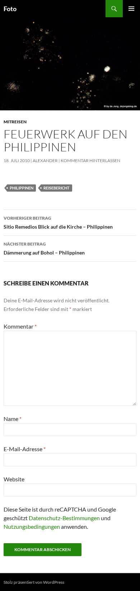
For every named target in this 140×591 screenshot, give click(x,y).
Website (14, 479)
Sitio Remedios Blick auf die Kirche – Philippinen (58, 222)
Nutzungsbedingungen (32, 526)
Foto (10, 9)
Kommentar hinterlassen (90, 160)
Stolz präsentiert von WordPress (34, 582)
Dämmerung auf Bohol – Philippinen (44, 248)
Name (13, 418)
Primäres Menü (131, 8)
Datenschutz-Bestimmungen (64, 517)
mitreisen (15, 121)
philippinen (21, 187)
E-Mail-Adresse (25, 448)
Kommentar (20, 326)
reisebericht (56, 187)
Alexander (45, 160)
